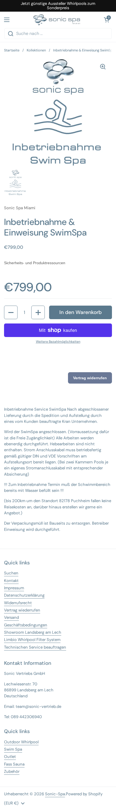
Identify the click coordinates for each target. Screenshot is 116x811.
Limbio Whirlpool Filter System (32, 639)
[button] (11, 312)
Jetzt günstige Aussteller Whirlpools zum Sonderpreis (58, 5)
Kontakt (11, 580)
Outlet (10, 756)
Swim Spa (13, 749)
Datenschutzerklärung (24, 595)
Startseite (11, 50)
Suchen (11, 573)
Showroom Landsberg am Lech (32, 632)
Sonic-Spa (55, 794)
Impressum (14, 588)
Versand (11, 617)
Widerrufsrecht (18, 603)
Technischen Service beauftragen (35, 647)
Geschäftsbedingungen (25, 625)
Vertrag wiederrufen (22, 610)
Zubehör (11, 771)
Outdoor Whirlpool (21, 742)
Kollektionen (36, 50)
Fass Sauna (14, 764)
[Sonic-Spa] (56, 19)
